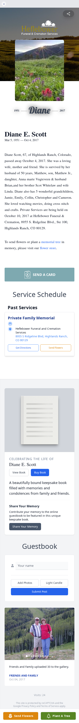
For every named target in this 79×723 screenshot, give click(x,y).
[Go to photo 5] (36, 656)
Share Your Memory (25, 526)
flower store (48, 248)
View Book (18, 472)
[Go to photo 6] (38, 656)
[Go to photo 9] (45, 656)
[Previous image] (8, 633)
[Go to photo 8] (43, 656)
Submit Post (39, 591)
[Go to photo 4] (34, 656)
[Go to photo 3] (31, 656)
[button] (39, 634)
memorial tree (51, 241)
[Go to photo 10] (47, 656)
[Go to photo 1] (27, 656)
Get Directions (23, 347)
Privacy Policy (28, 706)
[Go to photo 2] (29, 656)
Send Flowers (56, 347)
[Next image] (70, 633)
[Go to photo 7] (40, 656)
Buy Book (40, 472)
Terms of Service (50, 706)
